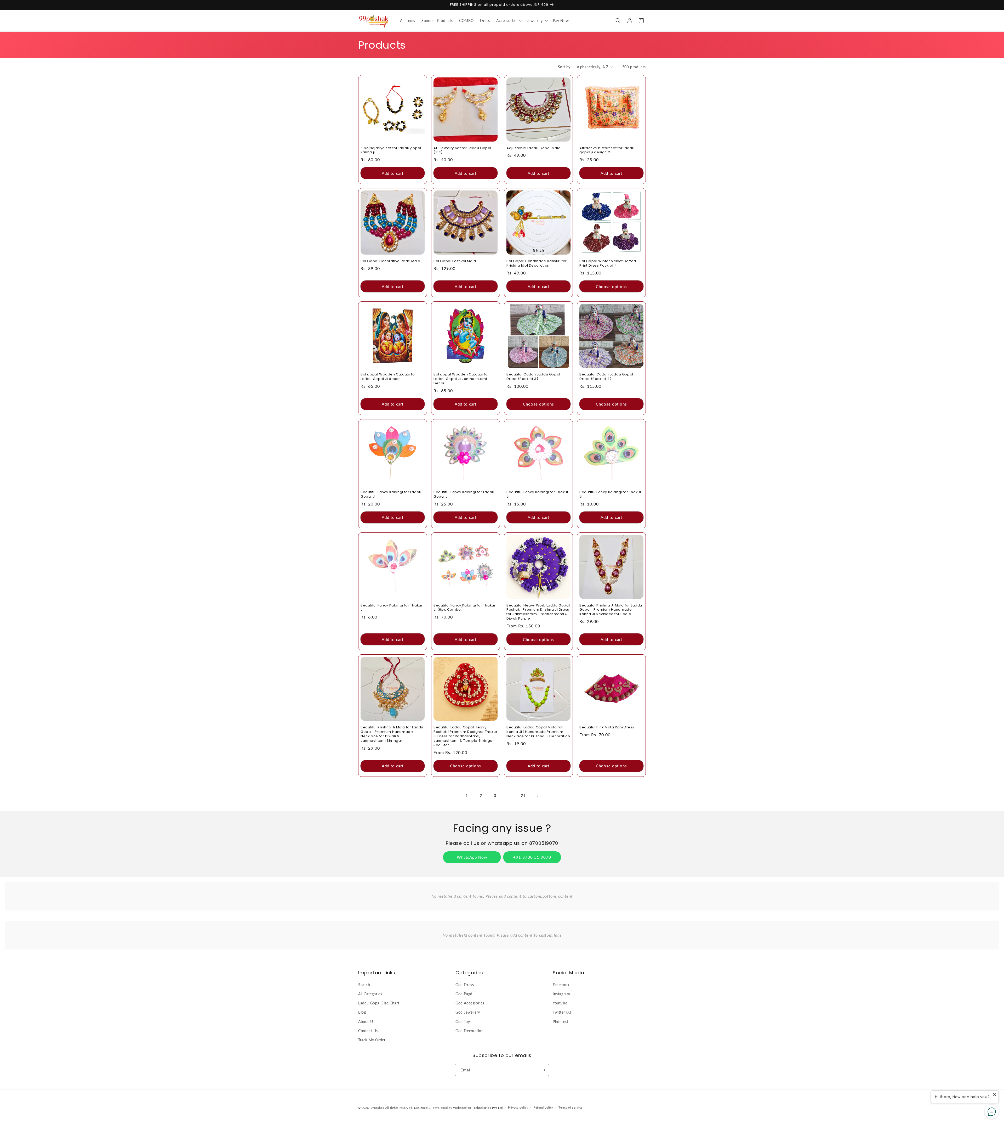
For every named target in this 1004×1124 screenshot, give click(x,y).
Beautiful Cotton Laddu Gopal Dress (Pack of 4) (606, 376)
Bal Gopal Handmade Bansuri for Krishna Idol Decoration (536, 263)
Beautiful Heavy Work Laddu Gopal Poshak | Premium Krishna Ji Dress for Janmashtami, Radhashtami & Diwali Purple (538, 612)
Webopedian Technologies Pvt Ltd (478, 1107)
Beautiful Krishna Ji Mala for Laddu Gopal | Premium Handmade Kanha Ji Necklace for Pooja (610, 610)
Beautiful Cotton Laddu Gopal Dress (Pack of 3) (533, 376)
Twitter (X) (562, 1012)
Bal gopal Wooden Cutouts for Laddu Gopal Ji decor (388, 376)
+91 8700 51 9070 (532, 857)
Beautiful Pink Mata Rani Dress (606, 727)
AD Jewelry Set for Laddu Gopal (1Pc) (462, 150)
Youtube (560, 1003)
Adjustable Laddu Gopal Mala (533, 148)
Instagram (561, 994)
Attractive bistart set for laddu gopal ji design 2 (606, 150)
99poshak (377, 1107)
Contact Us (368, 1031)
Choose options (611, 286)
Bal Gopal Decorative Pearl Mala (390, 261)
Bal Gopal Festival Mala (454, 261)
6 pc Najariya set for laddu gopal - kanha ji (392, 150)
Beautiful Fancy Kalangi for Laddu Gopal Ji (391, 494)
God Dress (464, 984)
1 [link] (466, 795)
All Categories (370, 994)
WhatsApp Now (472, 857)
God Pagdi (464, 994)
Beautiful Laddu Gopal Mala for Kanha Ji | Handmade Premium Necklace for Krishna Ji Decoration (538, 732)
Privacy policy (518, 1107)
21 (523, 795)
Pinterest (560, 1021)
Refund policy (543, 1107)
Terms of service (570, 1107)
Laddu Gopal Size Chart (378, 1003)
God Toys (463, 1021)
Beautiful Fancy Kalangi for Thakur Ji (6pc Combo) (464, 607)
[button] (508, 20)
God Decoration (469, 1031)
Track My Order (371, 1040)
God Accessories (469, 1003)
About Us (366, 1021)
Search (364, 984)
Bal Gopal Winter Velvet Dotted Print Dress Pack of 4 (607, 263)
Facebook (561, 984)
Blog (362, 1012)
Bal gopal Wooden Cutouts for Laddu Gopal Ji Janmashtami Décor (461, 379)
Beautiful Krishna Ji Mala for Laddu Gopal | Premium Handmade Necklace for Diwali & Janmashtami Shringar (392, 734)
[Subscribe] (543, 1070)
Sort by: (565, 67)
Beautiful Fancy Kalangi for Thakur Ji (537, 494)
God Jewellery (467, 1012)
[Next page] (537, 795)
